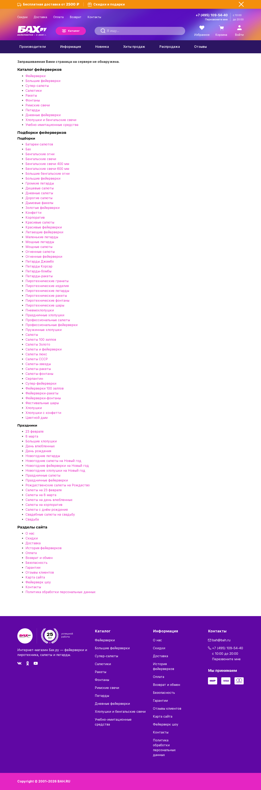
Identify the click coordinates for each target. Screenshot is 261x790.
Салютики (33, 91)
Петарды (32, 110)
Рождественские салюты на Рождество (57, 485)
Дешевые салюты (39, 188)
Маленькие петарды (41, 237)
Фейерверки (35, 76)
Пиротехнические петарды (47, 291)
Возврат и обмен (39, 558)
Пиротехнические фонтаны (47, 300)
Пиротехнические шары (44, 305)
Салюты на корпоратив (43, 505)
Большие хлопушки (41, 441)
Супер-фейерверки (40, 383)
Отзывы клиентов (39, 572)
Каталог (74, 30)
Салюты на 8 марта (40, 495)
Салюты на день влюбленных (49, 500)
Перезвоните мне (216, 19)
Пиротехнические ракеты (46, 296)
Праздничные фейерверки (46, 480)
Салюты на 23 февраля (43, 490)
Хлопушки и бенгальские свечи (50, 120)
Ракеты (31, 95)
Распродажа (169, 47)
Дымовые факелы (39, 203)
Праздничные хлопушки (44, 315)
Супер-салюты (37, 86)
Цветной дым (36, 418)
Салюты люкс (36, 354)
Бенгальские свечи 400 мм (47, 164)
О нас (29, 533)
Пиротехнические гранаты (47, 281)
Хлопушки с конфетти (43, 413)
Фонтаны (32, 100)
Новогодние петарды (42, 456)
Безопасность (36, 563)
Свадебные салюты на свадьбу (50, 514)
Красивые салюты (39, 222)
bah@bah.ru (221, 640)
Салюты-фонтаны (39, 374)
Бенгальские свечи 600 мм (47, 169)
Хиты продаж (134, 47)
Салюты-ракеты (38, 369)
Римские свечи (37, 105)
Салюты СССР (36, 359)
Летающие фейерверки (44, 232)
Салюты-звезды (38, 364)
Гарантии (32, 568)
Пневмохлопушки (39, 310)
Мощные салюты (38, 247)
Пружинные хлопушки (43, 330)
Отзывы (200, 47)
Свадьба (32, 519)
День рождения (38, 451)
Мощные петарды (39, 242)
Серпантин (34, 379)
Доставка (40, 17)
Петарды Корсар (38, 266)
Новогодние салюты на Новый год (53, 461)
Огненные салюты (40, 252)
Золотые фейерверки (42, 208)
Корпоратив (35, 217)
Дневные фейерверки (43, 115)
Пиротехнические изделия (47, 286)
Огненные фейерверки (43, 257)
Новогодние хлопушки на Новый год (55, 470)
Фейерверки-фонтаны (43, 398)
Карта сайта (35, 577)
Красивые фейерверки (43, 227)
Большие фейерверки (42, 81)
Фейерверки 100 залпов (44, 388)
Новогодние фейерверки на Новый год (57, 466)
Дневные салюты (39, 193)
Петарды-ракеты (39, 276)
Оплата (58, 17)
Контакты (94, 17)
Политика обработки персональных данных (60, 592)
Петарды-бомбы (38, 271)
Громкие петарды (39, 183)
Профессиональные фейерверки (51, 325)
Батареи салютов (39, 144)
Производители (32, 47)
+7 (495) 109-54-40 (212, 15)
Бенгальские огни (39, 154)
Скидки (22, 17)
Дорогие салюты (38, 198)
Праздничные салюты (42, 475)
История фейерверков (43, 548)
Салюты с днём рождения (46, 510)
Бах (28, 149)
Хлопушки (33, 408)
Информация (70, 47)
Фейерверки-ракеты (41, 393)
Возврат (75, 17)
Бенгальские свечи (40, 159)
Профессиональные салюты (47, 320)
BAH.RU (64, 781)
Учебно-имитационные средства (51, 125)
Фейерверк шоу (38, 582)
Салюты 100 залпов (40, 340)
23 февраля (34, 431)
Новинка (102, 47)
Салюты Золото (37, 344)
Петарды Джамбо (39, 261)
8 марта (31, 436)
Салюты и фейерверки (43, 349)
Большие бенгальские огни (47, 174)
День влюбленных (40, 446)
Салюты (31, 335)
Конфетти (33, 213)
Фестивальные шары (42, 403)
